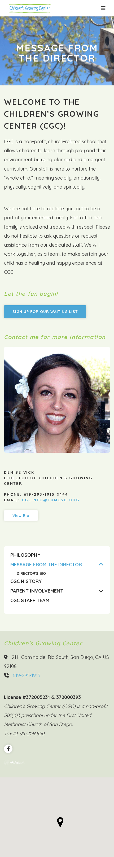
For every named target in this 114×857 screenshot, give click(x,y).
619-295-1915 (26, 675)
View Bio (20, 515)
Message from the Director (46, 564)
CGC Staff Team (29, 600)
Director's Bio (31, 574)
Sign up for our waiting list (45, 311)
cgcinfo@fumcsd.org (51, 500)
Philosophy (25, 555)
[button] (60, 822)
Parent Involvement (36, 591)
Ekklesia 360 (14, 762)
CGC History (26, 581)
